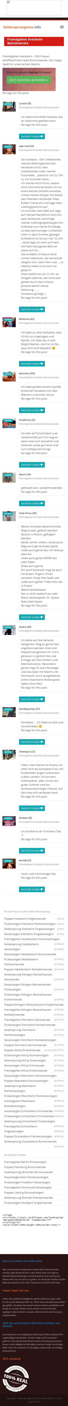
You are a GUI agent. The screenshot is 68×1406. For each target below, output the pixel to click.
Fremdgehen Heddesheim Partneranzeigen (34, 939)
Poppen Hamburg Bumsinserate (25, 1167)
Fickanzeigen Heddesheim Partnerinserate (34, 961)
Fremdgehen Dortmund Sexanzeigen (28, 1187)
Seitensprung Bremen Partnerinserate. (28, 1197)
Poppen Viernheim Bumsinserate (34, 1045)
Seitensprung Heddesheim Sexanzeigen (34, 946)
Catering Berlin (48, 1398)
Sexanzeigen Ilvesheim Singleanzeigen (34, 934)
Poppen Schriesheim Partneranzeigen (34, 1136)
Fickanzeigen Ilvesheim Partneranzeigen (34, 924)
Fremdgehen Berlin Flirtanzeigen (25, 1162)
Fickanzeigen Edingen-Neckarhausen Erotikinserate (34, 997)
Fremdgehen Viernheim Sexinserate (34, 1020)
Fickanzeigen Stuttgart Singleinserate (28, 1203)
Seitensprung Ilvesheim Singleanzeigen (34, 929)
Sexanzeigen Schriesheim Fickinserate (34, 1111)
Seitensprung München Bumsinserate (28, 1172)
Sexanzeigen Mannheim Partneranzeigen (34, 1076)
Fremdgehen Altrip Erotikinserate (34, 1070)
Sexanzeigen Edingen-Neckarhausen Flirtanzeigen (34, 987)
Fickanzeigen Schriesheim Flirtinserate (34, 1116)
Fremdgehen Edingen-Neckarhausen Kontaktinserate (34, 1012)
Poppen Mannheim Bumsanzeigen (34, 1081)
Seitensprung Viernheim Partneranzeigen (34, 1032)
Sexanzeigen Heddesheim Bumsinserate (34, 954)
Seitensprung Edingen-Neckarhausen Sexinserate (34, 976)
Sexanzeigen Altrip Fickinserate (34, 1065)
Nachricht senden (30, 136)
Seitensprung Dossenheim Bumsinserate (34, 1142)
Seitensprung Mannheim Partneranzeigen (34, 1088)
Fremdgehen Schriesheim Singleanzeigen (34, 1128)
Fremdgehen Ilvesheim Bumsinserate (39, 108)
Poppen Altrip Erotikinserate (29, 1050)
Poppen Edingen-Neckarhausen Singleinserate (34, 1005)
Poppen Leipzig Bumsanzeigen (24, 1192)
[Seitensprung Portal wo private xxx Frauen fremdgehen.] (22, 27)
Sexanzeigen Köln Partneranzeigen (26, 1177)
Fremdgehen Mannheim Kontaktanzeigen (34, 1103)
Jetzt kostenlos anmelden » (28, 80)
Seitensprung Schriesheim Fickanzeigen (34, 1121)
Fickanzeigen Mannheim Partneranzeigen (34, 1096)
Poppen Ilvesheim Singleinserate (34, 918)
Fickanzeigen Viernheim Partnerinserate (34, 1025)
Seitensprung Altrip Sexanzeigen (34, 1060)
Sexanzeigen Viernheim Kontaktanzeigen (34, 1040)
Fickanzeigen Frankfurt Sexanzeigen (27, 1182)
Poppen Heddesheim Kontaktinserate (34, 969)
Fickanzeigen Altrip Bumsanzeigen (34, 1055)
